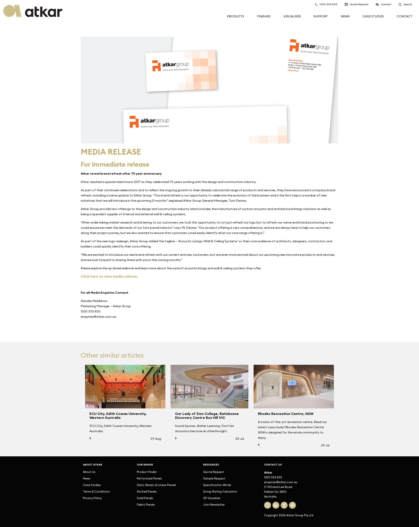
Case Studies (373, 16)
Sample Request (214, 478)
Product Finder (147, 472)
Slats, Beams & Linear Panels (156, 485)
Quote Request (213, 472)
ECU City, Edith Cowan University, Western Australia (118, 415)
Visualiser (292, 16)
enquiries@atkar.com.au (280, 482)
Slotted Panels (147, 491)
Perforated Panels (149, 478)
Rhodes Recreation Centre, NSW (285, 413)
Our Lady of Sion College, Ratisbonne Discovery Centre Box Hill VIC (207, 415)
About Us (89, 472)
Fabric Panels (146, 504)
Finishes (264, 16)
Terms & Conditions (96, 491)
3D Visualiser (211, 498)
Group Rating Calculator (220, 491)
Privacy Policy (92, 498)
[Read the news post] (125, 386)
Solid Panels (145, 498)
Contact (404, 16)
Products (235, 16)
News (345, 16)
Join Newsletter (214, 504)
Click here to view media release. (109, 276)
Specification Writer (217, 485)
